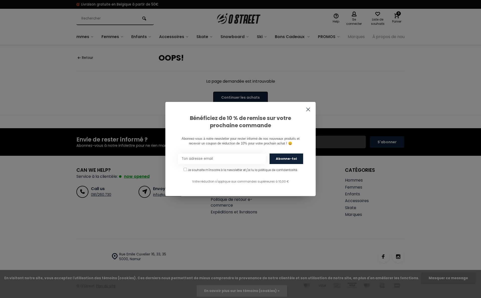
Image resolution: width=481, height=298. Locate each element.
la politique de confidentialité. (276, 170)
